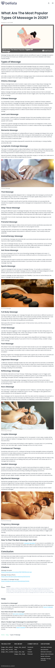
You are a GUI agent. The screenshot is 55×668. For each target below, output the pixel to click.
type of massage (48, 607)
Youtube (30, 652)
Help (15, 649)
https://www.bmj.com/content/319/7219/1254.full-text (16, 572)
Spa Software (44, 649)
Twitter (30, 649)
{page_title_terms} (7, 649)
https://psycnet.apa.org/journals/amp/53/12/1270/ (15, 576)
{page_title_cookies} (7, 652)
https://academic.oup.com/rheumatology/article (15, 581)
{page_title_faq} (19, 652)
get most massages (18, 614)
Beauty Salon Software (47, 654)
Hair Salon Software (46, 647)
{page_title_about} (20, 647)
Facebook (30, 647)
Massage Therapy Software (46, 659)
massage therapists (29, 543)
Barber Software (45, 656)
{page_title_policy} (7, 647)
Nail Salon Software (46, 652)
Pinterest (30, 654)
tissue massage (20, 627)
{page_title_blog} (19, 654)
